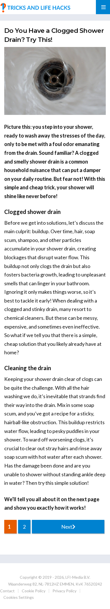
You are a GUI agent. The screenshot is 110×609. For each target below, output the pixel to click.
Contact (7, 590)
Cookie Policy (33, 590)
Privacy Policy (64, 590)
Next (66, 527)
